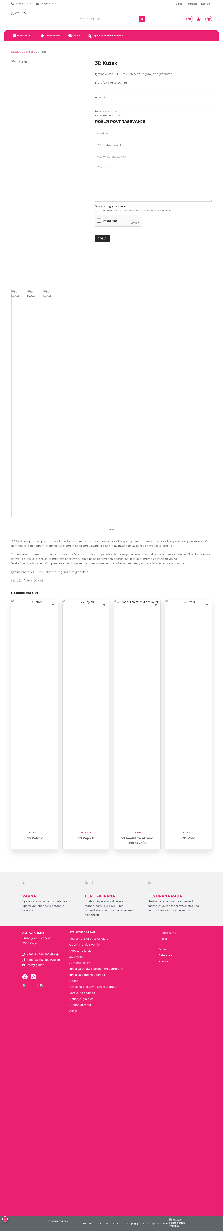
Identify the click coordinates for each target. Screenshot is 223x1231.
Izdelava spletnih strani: (155, 1223)
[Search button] (142, 19)
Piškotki (87, 1223)
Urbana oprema (80, 1005)
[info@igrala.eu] (37, 3)
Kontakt (205, 3)
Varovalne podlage (82, 993)
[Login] (199, 19)
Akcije (77, 35)
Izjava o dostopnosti (107, 1223)
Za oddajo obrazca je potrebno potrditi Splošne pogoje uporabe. (136, 210)
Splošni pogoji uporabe (110, 206)
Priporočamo (53, 35)
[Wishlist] (189, 19)
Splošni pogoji (130, 1223)
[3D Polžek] (34, 713)
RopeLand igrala (80, 950)
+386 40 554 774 (25, 3)
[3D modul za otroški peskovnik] (137, 713)
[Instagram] (33, 976)
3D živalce (118, 115)
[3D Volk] (188, 713)
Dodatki (74, 981)
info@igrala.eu (48, 3)
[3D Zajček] (86, 713)
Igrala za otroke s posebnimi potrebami (96, 968)
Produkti (22, 35)
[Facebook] (25, 976)
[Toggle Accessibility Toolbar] (5, 1219)
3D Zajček (86, 838)
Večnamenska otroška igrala (88, 938)
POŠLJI (103, 238)
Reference (191, 3)
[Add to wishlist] (53, 604)
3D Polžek (35, 838)
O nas (179, 3)
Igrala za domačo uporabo (108, 35)
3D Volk (188, 838)
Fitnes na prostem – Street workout (93, 987)
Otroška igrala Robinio (84, 944)
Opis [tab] (111, 529)
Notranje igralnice (81, 999)
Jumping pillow (80, 963)
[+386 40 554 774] (12, 3)
